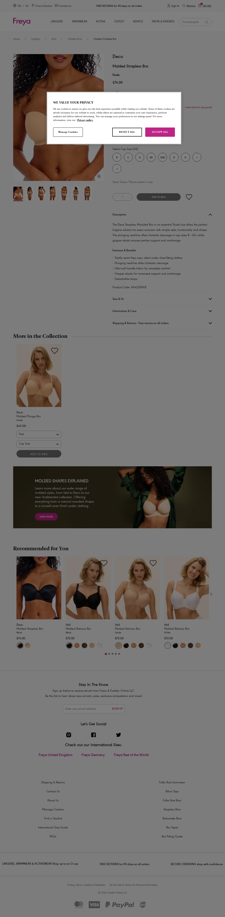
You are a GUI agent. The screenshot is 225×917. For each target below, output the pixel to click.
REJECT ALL (127, 132)
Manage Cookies (68, 132)
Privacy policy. (85, 120)
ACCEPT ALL (160, 132)
